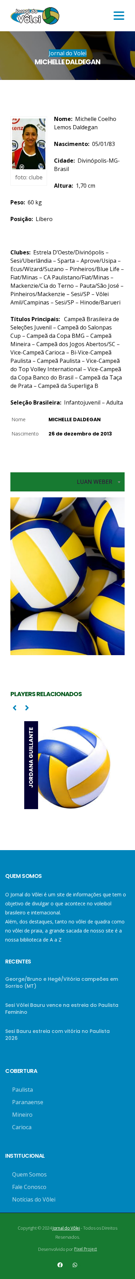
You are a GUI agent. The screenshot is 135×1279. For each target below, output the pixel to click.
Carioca (22, 1127)
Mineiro (22, 1114)
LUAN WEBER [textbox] (94, 482)
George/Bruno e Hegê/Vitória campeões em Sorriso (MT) (61, 982)
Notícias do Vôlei (33, 1199)
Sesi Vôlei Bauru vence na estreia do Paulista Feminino (61, 1009)
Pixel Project (85, 1249)
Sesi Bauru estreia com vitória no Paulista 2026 (57, 1035)
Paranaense (27, 1102)
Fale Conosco (29, 1187)
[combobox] (67, 481)
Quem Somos (29, 1174)
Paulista (22, 1089)
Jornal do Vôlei (66, 1228)
